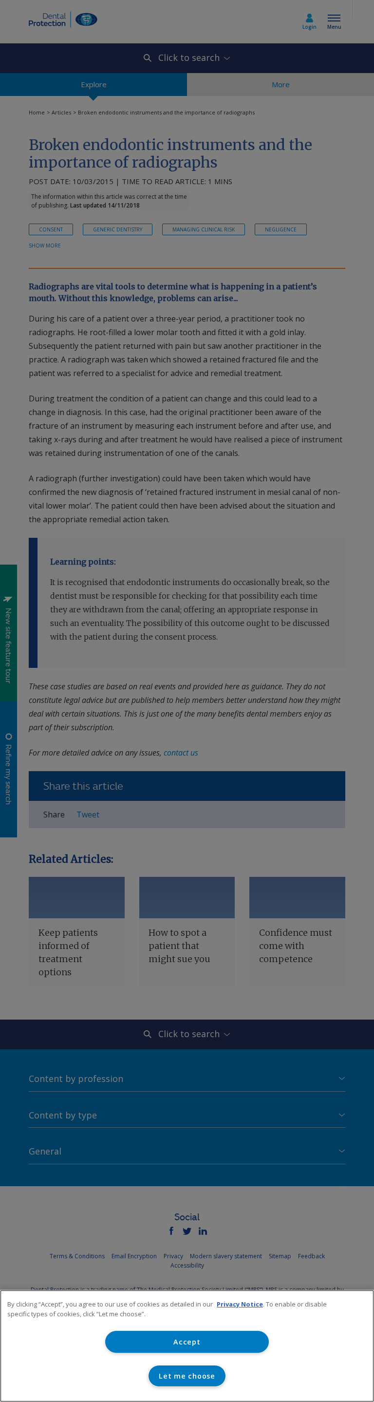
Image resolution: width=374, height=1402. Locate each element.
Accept (186, 1341)
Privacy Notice (240, 1304)
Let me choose (187, 1376)
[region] (187, 1346)
